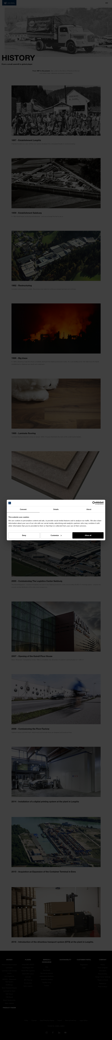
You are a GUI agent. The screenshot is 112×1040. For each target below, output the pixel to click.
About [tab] (88, 509)
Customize (55, 535)
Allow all (88, 535)
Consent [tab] (23, 509)
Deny (24, 535)
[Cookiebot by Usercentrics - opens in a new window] (94, 503)
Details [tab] (56, 509)
